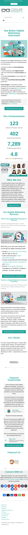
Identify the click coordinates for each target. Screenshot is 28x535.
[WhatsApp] (19, 495)
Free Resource (5, 514)
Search (23, 17)
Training (3, 508)
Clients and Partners (7, 510)
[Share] (4, 495)
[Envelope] (15, 489)
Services (3, 506)
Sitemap (3, 517)
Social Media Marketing (14, 266)
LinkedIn (12, 479)
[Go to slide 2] (5, 468)
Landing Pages (7, 262)
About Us (4, 505)
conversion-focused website (17, 251)
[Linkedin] (12, 486)
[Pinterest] (8, 486)
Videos (7, 264)
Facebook (6, 479)
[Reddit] (23, 495)
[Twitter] (5, 486)
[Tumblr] (22, 486)
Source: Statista (12, 103)
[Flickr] (12, 489)
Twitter (24, 479)
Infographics (22, 262)
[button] (5, 362)
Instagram (17, 479)
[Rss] (15, 486)
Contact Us (4, 515)
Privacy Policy (5, 519)
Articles (15, 262)
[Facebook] (2, 486)
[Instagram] (25, 486)
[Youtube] (19, 486)
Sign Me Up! (14, 4)
